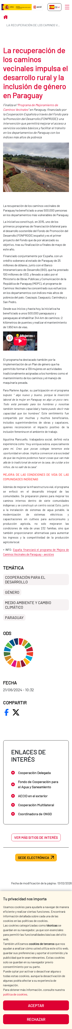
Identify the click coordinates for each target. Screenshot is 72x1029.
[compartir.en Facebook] (6, 712)
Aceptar (36, 1005)
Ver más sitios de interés (36, 837)
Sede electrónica (33, 857)
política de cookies (15, 994)
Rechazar (36, 1019)
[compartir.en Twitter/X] (15, 712)
